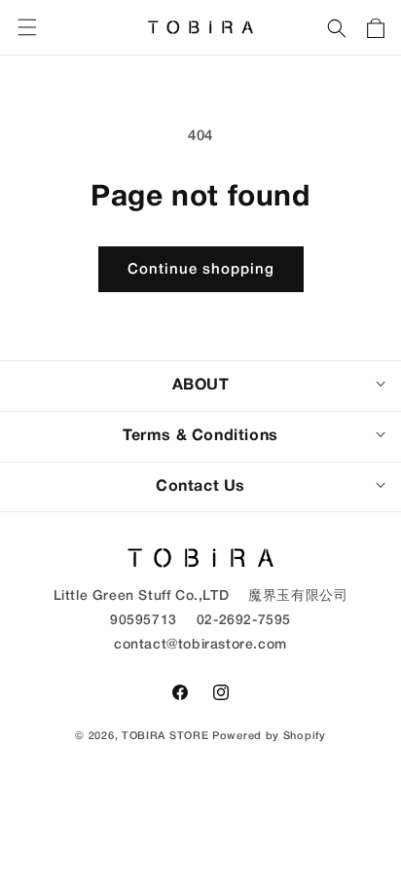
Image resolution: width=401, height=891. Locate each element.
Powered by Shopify (269, 736)
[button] (336, 27)
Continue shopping (201, 270)
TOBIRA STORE (165, 736)
